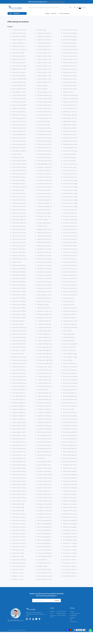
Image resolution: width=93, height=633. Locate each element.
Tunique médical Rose (19, 131)
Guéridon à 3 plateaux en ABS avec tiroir (50, 403)
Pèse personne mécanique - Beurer (48, 144)
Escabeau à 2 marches (44, 514)
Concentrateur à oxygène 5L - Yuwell (74, 190)
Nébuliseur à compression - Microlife (49, 249)
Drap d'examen (42, 560)
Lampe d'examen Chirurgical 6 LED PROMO (25, 95)
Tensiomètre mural (18, 190)
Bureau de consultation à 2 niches (73, 373)
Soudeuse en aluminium (19, 360)
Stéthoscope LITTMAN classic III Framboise (25, 308)
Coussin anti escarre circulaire (72, 174)
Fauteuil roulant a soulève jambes (48, 501)
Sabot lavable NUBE (18, 504)
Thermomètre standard (19, 161)
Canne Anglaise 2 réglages (71, 354)
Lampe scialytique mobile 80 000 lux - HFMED (26, 43)
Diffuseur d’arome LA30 (70, 98)
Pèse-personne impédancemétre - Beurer (50, 131)
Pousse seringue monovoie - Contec (49, 95)
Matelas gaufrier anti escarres (47, 298)
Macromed (13, 630)
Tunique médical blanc (19, 138)
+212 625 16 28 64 (60, 615)
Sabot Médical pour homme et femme (24, 439)
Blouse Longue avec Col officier (72, 442)
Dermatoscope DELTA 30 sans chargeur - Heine (26, 62)
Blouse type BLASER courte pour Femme (75, 435)
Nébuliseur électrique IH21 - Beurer (48, 242)
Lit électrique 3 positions (19, 98)
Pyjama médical (42, 85)
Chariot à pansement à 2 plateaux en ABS (76, 295)
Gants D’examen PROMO (19, 76)
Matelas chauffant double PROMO (22, 82)
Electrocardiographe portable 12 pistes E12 (51, 527)
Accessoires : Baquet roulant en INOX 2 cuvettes (78, 569)
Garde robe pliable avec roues (47, 452)
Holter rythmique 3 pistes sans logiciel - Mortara (52, 396)
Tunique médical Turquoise (20, 128)
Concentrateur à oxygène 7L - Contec (74, 183)
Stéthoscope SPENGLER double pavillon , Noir (26, 282)
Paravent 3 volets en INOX (45, 177)
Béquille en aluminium (70, 461)
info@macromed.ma (61, 613)
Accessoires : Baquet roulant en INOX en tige (76, 566)
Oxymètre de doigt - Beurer (46, 206)
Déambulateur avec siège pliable (73, 138)
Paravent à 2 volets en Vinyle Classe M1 (50, 174)
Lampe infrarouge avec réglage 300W (49, 357)
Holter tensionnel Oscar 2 (45, 386)
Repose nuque (42, 30)
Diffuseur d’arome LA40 (70, 95)
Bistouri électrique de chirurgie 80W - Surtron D (77, 452)
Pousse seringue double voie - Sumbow (50, 98)
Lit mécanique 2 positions (20, 102)
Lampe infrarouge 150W (45, 360)
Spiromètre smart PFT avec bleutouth (23, 344)
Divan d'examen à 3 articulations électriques (76, 59)
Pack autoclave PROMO (19, 105)
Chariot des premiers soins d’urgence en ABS (77, 265)
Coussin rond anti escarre (71, 151)
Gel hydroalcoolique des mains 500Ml (49, 445)
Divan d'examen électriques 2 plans (74, 49)
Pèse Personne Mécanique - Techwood (49, 141)
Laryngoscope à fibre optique (47, 331)
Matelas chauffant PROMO (20, 79)
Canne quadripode (69, 340)
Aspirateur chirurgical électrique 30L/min (75, 501)
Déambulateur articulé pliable (72, 144)
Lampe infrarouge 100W (45, 363)
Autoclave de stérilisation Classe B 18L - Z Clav (77, 475)
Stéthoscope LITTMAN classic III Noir (23, 298)
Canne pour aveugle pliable (71, 344)
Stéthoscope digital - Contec (20, 321)
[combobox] (50, 7)
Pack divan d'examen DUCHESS (47, 193)
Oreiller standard (43, 219)
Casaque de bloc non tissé (71, 321)
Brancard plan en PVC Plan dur (72, 403)
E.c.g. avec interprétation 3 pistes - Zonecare (51, 553)
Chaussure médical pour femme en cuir (75, 219)
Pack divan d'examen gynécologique (49, 187)
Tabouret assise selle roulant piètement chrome (27, 252)
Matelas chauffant (43, 304)
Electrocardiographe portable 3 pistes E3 (50, 524)
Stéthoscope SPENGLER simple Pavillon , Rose (26, 265)
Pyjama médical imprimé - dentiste (48, 53)
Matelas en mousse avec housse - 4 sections (51, 301)
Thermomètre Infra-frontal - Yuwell (22, 170)
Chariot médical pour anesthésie (73, 259)
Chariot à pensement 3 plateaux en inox (75, 285)
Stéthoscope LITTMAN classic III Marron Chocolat (27, 301)
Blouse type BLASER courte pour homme (75, 432)
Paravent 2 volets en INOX (45, 183)
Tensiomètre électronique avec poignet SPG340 (26, 203)
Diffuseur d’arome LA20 (70, 102)
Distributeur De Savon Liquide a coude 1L (76, 89)
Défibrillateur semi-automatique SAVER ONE (76, 112)
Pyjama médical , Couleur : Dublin (48, 76)
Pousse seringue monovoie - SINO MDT (49, 92)
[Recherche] (70, 7)
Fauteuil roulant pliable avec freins (48, 471)
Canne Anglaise (67, 360)
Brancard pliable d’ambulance (72, 396)
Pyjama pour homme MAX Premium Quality (51, 40)
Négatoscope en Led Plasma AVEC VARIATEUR (52, 229)
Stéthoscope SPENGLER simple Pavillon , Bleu (26, 272)
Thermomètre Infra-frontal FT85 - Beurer (24, 167)
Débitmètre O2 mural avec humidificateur (25, 59)
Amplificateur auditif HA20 (71, 530)
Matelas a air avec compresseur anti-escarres (51, 311)
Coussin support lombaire (71, 148)
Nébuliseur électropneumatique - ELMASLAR (51, 236)
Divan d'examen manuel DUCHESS (73, 30)
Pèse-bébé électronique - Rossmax (48, 138)
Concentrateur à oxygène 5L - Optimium (75, 193)
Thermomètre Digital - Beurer (21, 180)
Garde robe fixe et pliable (45, 455)
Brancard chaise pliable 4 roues (73, 416)
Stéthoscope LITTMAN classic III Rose (23, 295)
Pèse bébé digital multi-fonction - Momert (50, 164)
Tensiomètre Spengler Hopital (21, 36)
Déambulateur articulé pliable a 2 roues (75, 141)
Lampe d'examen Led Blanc (46, 380)
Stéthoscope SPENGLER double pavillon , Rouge (26, 275)
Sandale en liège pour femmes (21, 409)
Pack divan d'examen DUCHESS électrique (50, 190)
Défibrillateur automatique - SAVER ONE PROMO (27, 115)
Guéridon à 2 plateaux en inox (21, 49)
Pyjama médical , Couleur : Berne (48, 82)
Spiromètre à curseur (18, 350)
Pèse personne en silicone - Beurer (48, 148)
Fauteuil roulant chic (44, 491)
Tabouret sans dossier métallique (22, 226)
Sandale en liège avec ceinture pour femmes (25, 419)
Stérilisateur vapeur (18, 324)
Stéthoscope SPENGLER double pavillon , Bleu (26, 285)
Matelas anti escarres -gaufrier (47, 308)
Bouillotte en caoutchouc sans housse (75, 425)
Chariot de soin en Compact (71, 269)
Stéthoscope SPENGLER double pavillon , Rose (26, 278)
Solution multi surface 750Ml (21, 367)
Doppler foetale (42, 566)
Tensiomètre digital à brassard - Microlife (24, 223)
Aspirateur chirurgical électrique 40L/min (75, 494)
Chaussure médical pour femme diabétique (76, 223)
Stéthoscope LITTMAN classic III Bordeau (24, 311)
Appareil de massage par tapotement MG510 (77, 524)
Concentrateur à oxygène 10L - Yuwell (74, 200)
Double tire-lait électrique (45, 563)
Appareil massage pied (70, 520)
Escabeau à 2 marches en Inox (47, 511)
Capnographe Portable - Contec (73, 327)
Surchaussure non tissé (19, 259)
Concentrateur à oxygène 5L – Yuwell (74, 187)
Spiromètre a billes (18, 354)
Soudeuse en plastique (19, 357)
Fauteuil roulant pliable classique (48, 468)
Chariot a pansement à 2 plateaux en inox (76, 288)
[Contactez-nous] (90, 630)
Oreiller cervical (42, 226)
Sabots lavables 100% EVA (20, 429)
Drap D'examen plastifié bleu (46, 556)
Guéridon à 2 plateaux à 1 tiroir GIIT (49, 416)
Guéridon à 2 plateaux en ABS (47, 412)
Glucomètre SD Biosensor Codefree (48, 429)
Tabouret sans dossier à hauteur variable (24, 229)
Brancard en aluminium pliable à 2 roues (75, 412)
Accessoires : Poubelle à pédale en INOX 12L (76, 553)
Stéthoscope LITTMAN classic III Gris (23, 304)
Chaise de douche (68, 298)
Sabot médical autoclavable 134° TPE (23, 497)
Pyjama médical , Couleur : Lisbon (48, 72)
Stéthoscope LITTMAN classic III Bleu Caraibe (25, 318)
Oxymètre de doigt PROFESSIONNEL (49, 200)
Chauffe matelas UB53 (70, 246)
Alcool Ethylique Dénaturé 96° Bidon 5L (75, 537)
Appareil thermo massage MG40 (73, 511)
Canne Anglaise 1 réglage (70, 357)
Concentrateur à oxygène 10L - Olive (74, 203)
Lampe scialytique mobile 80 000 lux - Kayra (51, 334)
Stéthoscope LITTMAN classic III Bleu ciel (24, 314)
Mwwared (23, 630)
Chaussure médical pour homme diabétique (76, 216)
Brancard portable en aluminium (73, 393)
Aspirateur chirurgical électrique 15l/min (75, 504)
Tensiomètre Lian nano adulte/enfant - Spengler (27, 197)
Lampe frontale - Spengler (46, 367)
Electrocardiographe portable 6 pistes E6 (50, 520)
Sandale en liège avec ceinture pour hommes (26, 412)
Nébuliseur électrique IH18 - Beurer (48, 246)
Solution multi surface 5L (19, 370)
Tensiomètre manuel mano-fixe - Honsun (24, 193)
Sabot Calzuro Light (18, 550)
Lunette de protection (44, 321)
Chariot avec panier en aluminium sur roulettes (77, 282)
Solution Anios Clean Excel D (21, 390)
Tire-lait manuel (17, 154)
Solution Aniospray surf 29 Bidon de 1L (24, 386)
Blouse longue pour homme (71, 439)
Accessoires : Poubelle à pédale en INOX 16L (76, 550)
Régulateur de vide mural (45, 33)
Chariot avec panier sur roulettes (73, 278)
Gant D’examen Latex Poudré (47, 465)
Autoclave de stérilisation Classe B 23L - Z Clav (77, 478)
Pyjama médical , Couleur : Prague (48, 66)
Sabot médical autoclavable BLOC (22, 488)
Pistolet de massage (44, 121)
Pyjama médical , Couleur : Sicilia (48, 62)
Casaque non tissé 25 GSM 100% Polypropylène (77, 318)
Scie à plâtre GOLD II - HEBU (20, 393)
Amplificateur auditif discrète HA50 (74, 533)
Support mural (16, 262)
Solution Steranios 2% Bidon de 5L (22, 363)
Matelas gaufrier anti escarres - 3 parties (50, 291)
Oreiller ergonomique (44, 223)
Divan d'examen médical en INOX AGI (49, 576)
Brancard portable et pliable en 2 (73, 390)
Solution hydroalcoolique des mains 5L (24, 376)
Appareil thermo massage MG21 (73, 514)
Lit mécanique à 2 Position (20, 30)
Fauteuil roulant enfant (45, 478)
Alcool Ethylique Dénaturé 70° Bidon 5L (75, 540)
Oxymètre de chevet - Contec (46, 210)
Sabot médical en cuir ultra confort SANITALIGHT (27, 452)
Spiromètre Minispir (18, 53)
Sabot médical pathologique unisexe (23, 448)
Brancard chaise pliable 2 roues (73, 419)
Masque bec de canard (45, 318)
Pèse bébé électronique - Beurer (48, 161)
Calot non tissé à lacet (70, 363)
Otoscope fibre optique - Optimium (48, 213)
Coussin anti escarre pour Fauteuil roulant (76, 170)
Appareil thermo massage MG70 (73, 507)
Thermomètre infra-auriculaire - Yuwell (24, 177)
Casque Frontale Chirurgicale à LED (74, 308)
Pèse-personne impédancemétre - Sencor (50, 128)
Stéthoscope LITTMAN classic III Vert (23, 288)
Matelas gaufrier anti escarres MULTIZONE (51, 295)
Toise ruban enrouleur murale (21, 148)
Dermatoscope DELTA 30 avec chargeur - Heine (77, 108)
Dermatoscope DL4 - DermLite (72, 105)
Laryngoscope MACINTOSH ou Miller (49, 327)
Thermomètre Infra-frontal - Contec (23, 174)
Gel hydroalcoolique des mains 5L (48, 442)
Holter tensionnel (43, 390)
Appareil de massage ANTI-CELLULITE (74, 527)
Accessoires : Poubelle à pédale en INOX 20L (76, 546)
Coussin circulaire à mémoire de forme (75, 164)
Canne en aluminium (69, 347)
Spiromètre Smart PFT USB (20, 340)
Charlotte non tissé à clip (70, 255)
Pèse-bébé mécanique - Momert (47, 134)
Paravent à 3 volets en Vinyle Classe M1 (50, 170)
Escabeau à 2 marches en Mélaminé (49, 507)
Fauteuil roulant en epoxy (45, 484)
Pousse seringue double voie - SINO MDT (50, 102)
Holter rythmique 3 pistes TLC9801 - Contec (51, 393)
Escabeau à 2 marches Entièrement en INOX (51, 504)
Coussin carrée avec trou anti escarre (74, 167)
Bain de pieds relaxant (70, 471)
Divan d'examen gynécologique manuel (75, 40)
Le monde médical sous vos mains (56, 2)
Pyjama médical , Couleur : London (48, 69)
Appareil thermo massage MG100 (73, 517)
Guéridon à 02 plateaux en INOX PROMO (24, 108)
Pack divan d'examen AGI (45, 197)
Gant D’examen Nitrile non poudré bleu (50, 461)
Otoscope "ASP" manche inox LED (48, 216)
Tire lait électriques (18, 157)
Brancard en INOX (68, 409)
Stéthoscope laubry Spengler (21, 33)
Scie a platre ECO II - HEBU (20, 399)
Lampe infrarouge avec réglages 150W (49, 354)
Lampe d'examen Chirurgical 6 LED (48, 383)
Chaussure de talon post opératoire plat (75, 233)
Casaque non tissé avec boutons (73, 311)
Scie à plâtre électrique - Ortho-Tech (23, 396)
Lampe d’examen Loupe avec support (49, 370)
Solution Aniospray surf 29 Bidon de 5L (24, 383)
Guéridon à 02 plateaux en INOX (47, 425)
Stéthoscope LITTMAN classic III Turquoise (25, 291)
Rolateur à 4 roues (17, 569)
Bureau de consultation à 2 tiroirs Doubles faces (78, 367)
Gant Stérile (41, 458)
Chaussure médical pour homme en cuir (75, 210)
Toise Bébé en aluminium (20, 151)
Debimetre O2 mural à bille (71, 131)
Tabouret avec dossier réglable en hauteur (25, 239)
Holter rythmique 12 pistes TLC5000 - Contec (51, 399)
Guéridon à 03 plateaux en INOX (47, 422)
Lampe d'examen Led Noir (46, 376)
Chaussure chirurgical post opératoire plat (76, 239)
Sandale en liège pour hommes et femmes (25, 403)
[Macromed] (14, 7)
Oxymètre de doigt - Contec (46, 203)
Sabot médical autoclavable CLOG (22, 468)
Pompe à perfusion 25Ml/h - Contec (48, 118)
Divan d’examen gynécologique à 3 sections (51, 569)
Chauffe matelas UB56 (70, 242)
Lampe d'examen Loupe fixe (46, 373)
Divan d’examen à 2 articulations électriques (51, 573)
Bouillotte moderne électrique (72, 422)
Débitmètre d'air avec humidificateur (74, 134)
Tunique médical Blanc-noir (20, 134)
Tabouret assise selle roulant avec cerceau (25, 255)
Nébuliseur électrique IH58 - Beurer (48, 239)
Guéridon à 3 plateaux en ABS (47, 406)
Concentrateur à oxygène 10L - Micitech (75, 206)
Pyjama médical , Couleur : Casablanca (49, 79)
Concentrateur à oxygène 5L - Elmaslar (75, 197)
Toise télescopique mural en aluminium (24, 144)
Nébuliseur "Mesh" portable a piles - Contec (51, 252)
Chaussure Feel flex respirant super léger (75, 226)
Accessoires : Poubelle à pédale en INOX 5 (76, 543)
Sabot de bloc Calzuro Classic (21, 514)
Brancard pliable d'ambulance (72, 399)
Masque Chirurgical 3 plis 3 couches (49, 314)
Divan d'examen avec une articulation (74, 56)
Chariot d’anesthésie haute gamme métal (75, 272)
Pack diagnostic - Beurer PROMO (22, 92)
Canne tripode (67, 331)
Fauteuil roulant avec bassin (46, 494)
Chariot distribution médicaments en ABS (76, 262)
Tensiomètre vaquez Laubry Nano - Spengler (25, 183)
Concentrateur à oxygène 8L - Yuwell (74, 180)
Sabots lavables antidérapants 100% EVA (24, 422)
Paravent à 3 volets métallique (47, 167)
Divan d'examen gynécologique (72, 43)
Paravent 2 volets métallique (46, 180)
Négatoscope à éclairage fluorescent (49, 233)
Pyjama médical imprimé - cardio (48, 56)
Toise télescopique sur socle (20, 141)
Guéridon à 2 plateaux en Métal (47, 409)
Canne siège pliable (69, 334)
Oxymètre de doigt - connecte (21, 46)
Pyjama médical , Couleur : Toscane (48, 59)
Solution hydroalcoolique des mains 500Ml (25, 380)
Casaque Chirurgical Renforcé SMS (73, 324)
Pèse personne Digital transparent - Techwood (52, 157)
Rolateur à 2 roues (17, 576)
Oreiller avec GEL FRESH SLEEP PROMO (24, 85)
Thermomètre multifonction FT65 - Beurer (25, 164)
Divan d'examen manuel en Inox (47, 579)
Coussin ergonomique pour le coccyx (74, 154)
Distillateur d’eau (68, 92)
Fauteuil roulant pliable (45, 475)
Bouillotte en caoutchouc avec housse (75, 429)
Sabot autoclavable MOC (19, 560)
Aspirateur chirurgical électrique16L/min (75, 491)
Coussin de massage (69, 157)
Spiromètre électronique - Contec (22, 347)
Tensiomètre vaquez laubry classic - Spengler (26, 187)
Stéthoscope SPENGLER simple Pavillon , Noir (26, 269)
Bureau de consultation (70, 376)
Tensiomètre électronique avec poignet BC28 (26, 206)
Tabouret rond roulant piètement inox (24, 236)
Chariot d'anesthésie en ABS (71, 275)
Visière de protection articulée (21, 125)
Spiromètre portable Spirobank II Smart (24, 56)
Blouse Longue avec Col (70, 445)
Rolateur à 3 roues (17, 573)
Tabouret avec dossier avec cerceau (23, 246)
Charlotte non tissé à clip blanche (73, 252)
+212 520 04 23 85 (60, 611)
